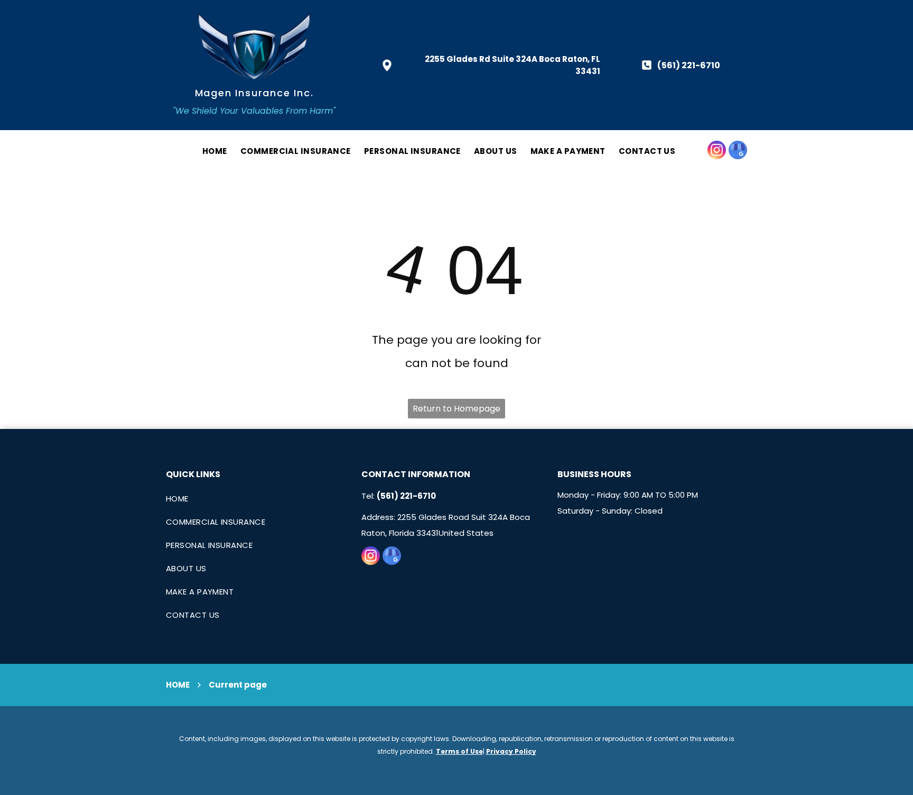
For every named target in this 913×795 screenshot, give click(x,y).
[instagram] (716, 151)
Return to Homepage (456, 409)
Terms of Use (459, 751)
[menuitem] (208, 151)
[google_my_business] (738, 151)
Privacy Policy (511, 751)
